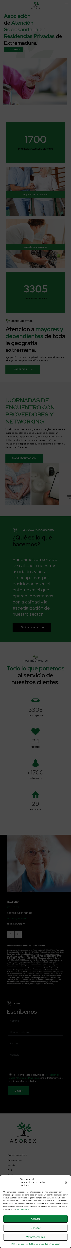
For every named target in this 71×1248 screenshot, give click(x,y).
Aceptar (35, 1219)
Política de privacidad (38, 1244)
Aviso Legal (55, 1244)
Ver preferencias (35, 1237)
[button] (66, 1182)
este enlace (23, 1209)
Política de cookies (19, 1244)
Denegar (35, 1228)
